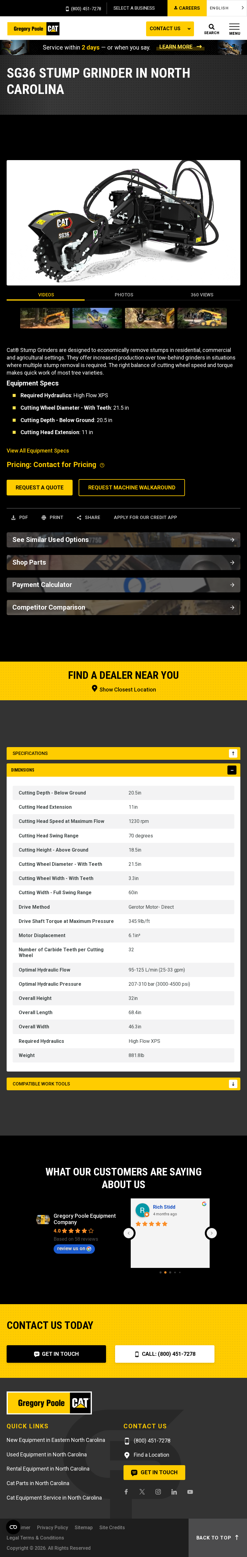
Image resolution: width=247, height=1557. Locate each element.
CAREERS (189, 8)
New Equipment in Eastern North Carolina (56, 1440)
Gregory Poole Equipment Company (85, 1219)
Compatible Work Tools (41, 1084)
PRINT (55, 517)
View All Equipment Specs (38, 450)
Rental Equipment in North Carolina (48, 1468)
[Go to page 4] (179, 1272)
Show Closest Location (127, 689)
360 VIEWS (202, 295)
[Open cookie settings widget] (13, 1527)
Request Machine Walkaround (131, 487)
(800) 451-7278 (86, 9)
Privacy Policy (52, 1527)
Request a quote (40, 487)
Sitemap (84, 1527)
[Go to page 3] (175, 1272)
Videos (46, 295)
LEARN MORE (175, 47)
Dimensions (22, 770)
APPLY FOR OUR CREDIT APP (145, 517)
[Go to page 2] (170, 1273)
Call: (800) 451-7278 (168, 1354)
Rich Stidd (164, 1207)
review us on (71, 1248)
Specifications (30, 753)
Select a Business (134, 8)
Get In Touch (60, 1354)
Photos (124, 295)
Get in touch (158, 1472)
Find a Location (151, 1455)
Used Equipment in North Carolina (47, 1454)
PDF (23, 517)
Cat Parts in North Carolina (38, 1483)
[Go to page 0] (161, 1273)
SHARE (92, 517)
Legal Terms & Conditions (35, 1538)
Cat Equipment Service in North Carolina (54, 1497)
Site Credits (112, 1527)
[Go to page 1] (165, 1272)
